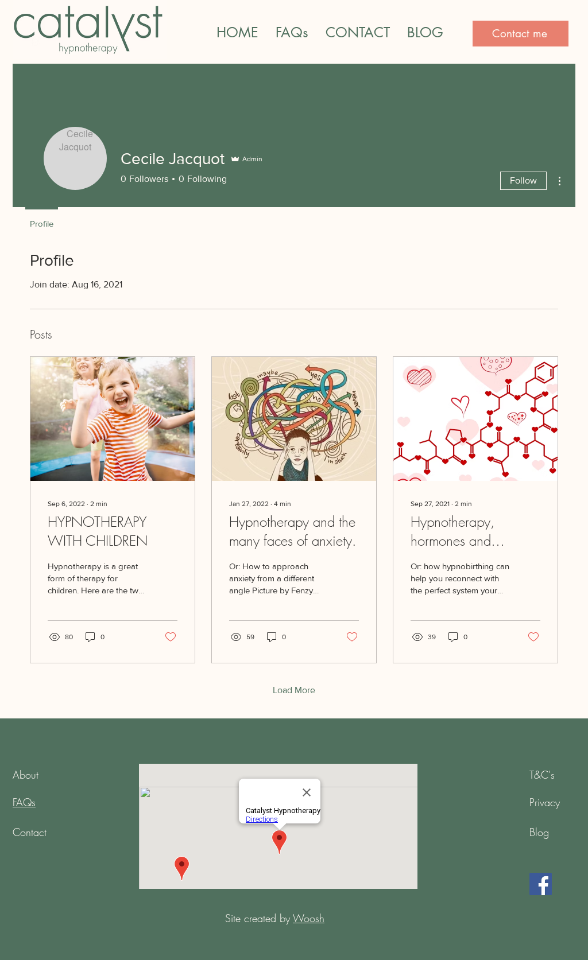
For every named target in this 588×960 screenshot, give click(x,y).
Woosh (308, 918)
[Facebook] (540, 884)
